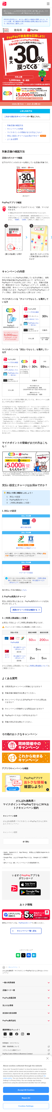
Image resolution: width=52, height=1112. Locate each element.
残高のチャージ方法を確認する (25, 610)
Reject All (26, 1098)
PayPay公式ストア (25, 923)
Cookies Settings (25, 1106)
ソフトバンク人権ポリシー (12, 1050)
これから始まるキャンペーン (15, 116)
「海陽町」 (17, 219)
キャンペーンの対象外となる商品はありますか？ (24, 709)
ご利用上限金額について (38, 666)
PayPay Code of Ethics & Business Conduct (17, 1054)
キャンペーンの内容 (15, 129)
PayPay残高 (15, 642)
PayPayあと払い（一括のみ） (33, 324)
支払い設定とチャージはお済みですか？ (23, 136)
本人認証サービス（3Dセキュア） (20, 648)
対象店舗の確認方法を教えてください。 (21, 693)
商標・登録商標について (11, 1046)
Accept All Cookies (26, 1090)
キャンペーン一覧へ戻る (26, 931)
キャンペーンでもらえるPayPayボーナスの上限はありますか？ (25, 701)
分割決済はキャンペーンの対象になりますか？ (23, 686)
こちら (24, 590)
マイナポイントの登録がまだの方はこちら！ (25, 132)
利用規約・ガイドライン (11, 1043)
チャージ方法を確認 (32, 312)
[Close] (47, 1058)
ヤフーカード (7, 656)
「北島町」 (24, 219)
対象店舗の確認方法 (15, 125)
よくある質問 (12, 139)
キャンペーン (13, 967)
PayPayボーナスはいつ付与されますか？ (21, 715)
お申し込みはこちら (32, 319)
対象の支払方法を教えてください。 (19, 722)
